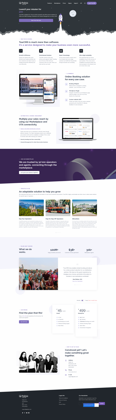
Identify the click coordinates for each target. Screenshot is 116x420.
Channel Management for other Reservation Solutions (34, 142)
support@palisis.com (73, 376)
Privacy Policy (62, 404)
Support (76, 3)
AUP (60, 402)
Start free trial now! (36, 20)
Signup (70, 3)
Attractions (75, 219)
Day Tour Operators (25, 219)
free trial (25, 316)
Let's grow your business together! (29, 172)
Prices (64, 3)
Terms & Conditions (63, 398)
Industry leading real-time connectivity (30, 139)
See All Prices (24, 321)
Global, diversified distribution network (30, 128)
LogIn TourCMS (91, 3)
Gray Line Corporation (77, 281)
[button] (56, 232)
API (81, 3)
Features (49, 3)
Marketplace (57, 3)
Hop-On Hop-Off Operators (54, 219)
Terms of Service (63, 400)
